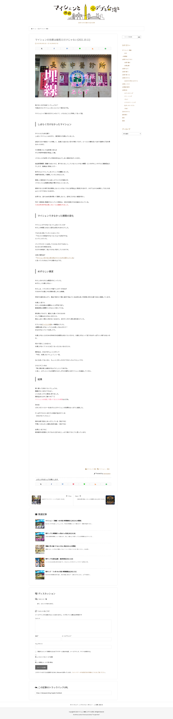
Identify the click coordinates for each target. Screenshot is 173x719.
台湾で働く (127, 62)
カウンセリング (128, 93)
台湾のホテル (126, 78)
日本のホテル (126, 111)
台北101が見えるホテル (131, 81)
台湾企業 (126, 65)
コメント (37, 618)
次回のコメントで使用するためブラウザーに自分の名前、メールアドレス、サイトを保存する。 (64, 651)
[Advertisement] (73, 449)
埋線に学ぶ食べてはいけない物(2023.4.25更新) (60, 546)
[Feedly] (105, 48)
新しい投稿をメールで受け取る (44, 662)
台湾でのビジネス (127, 59)
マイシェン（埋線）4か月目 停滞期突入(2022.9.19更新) (63, 521)
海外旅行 (124, 115)
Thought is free (96, 714)
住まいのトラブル (129, 105)
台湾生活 (124, 90)
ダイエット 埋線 (44, 29)
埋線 (108, 469)
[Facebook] (54, 48)
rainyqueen (106, 473)
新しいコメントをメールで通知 (44, 657)
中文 (125, 53)
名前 (37, 636)
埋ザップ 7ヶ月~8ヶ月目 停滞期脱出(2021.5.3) (60, 571)
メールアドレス (67, 636)
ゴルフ (126, 99)
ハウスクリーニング (130, 102)
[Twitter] (41, 48)
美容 (123, 121)
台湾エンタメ (126, 84)
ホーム (34, 29)
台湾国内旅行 (126, 87)
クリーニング (128, 96)
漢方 (123, 118)
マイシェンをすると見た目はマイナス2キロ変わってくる (55, 258)
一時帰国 (124, 56)
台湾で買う (125, 72)
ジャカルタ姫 (46, 324)
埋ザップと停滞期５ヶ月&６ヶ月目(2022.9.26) (60, 533)
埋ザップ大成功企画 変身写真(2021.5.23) (59, 559)
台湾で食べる (126, 75)
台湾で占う (125, 68)
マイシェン (102, 469)
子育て (126, 108)
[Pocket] (73, 484)
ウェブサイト (39, 644)
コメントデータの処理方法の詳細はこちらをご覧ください (88, 672)
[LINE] (79, 48)
